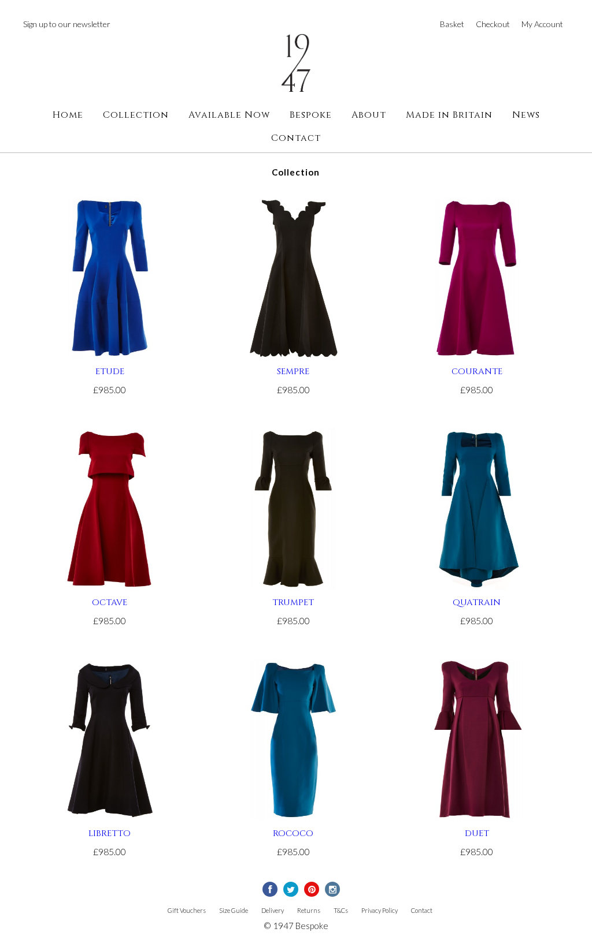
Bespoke (311, 115)
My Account (542, 24)
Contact (296, 138)
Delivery (272, 910)
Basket (452, 24)
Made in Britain (449, 115)
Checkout (493, 24)
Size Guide (233, 910)
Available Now (229, 115)
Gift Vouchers (187, 910)
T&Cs (341, 910)
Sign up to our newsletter (66, 24)
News (526, 115)
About (369, 115)
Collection (136, 115)
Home (68, 115)
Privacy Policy (379, 910)
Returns (308, 910)
